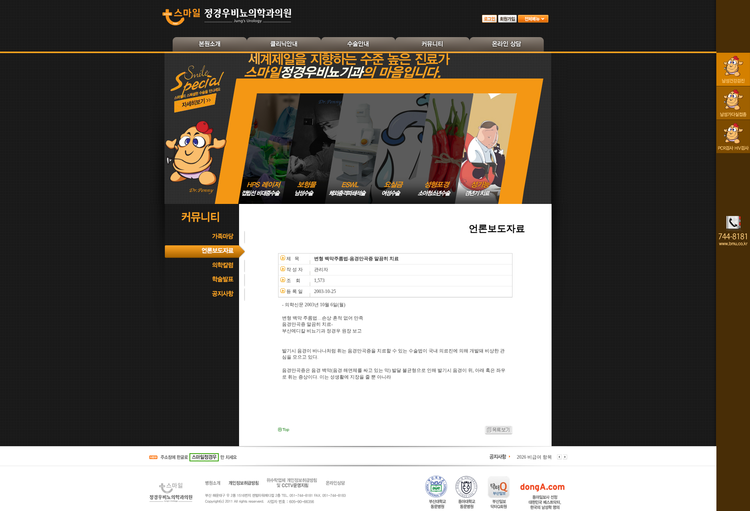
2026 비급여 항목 (534, 457)
